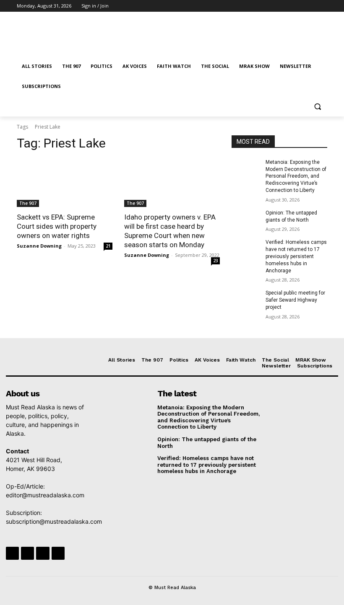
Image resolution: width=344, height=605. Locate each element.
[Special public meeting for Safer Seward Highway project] (246, 300)
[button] (317, 106)
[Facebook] (276, 6)
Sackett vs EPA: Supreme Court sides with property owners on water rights (56, 226)
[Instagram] (287, 6)
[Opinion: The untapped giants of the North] (246, 219)
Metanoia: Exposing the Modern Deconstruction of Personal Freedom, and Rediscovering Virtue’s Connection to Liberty (296, 176)
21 (108, 246)
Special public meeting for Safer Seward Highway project (295, 300)
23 (215, 261)
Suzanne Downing (39, 246)
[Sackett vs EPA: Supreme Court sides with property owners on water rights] (64, 183)
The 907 (27, 203)
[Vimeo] (310, 6)
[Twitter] (299, 6)
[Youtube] (322, 6)
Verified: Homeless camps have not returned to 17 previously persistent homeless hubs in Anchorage (296, 256)
